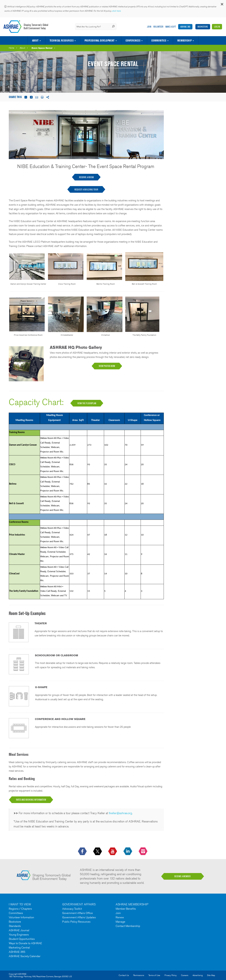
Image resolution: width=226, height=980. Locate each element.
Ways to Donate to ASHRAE (25, 943)
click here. (116, 10)
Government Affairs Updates (79, 917)
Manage (120, 921)
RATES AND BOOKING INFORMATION (31, 799)
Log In (217, 26)
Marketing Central (19, 947)
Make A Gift (170, 26)
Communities (158, 40)
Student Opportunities (22, 939)
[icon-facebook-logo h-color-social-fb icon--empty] (82, 851)
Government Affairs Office (77, 913)
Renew (120, 917)
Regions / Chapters (20, 908)
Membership (184, 40)
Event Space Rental (42, 48)
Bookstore (203, 26)
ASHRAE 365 (185, 26)
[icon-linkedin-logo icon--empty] (128, 851)
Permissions (138, 975)
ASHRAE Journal (19, 930)
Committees (16, 913)
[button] (221, 4)
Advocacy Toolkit (72, 908)
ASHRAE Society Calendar (24, 956)
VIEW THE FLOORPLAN (86, 403)
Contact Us (124, 975)
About (35, 40)
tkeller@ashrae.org (120, 813)
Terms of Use (154, 975)
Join (149, 26)
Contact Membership (128, 926)
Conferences (133, 40)
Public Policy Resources (76, 921)
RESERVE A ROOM (86, 177)
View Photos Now (107, 366)
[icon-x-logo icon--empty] (98, 851)
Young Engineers (19, 934)
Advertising (198, 975)
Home (11, 47)
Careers (184, 975)
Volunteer (158, 26)
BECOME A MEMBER (182, 876)
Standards (15, 926)
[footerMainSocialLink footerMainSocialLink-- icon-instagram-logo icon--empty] (143, 851)
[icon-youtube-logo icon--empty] (113, 851)
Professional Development (99, 40)
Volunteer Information (21, 917)
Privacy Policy (170, 975)
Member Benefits (126, 908)
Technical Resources (61, 40)
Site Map (211, 975)
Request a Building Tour (86, 189)
